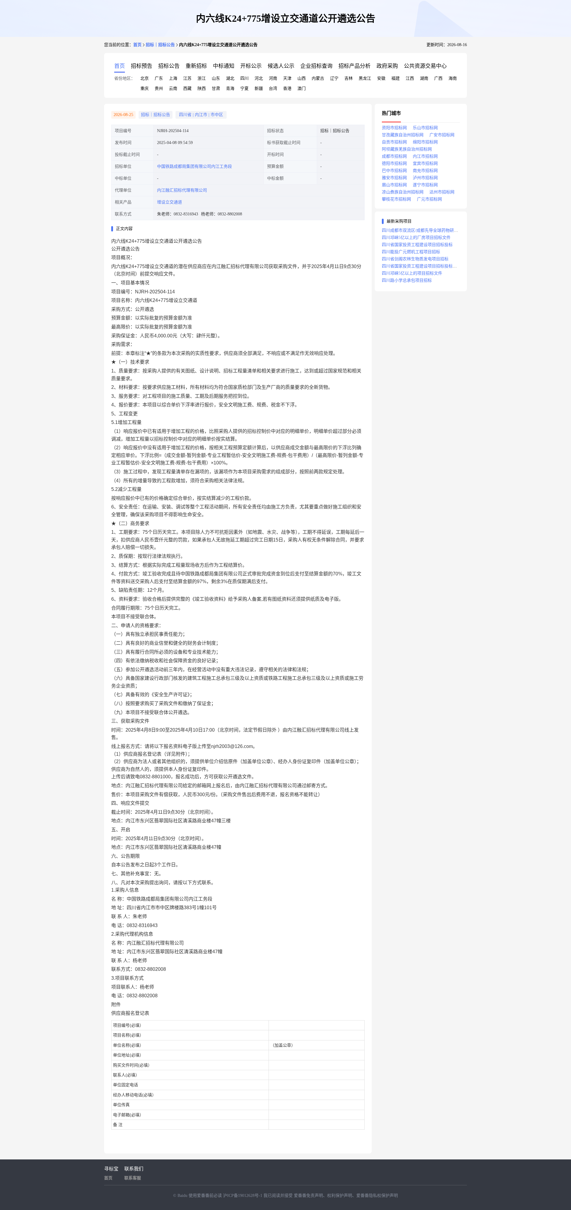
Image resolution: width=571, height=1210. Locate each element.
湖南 (424, 78)
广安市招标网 (441, 135)
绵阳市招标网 (425, 142)
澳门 (301, 88)
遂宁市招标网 (425, 185)
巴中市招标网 (394, 170)
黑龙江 (365, 78)
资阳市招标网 (394, 128)
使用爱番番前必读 (206, 1195)
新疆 (259, 88)
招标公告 (169, 66)
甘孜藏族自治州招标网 (402, 135)
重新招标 (196, 66)
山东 (216, 78)
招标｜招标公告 (160, 45)
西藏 (187, 88)
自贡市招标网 (394, 142)
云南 (173, 88)
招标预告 (141, 66)
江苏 (187, 78)
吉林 (348, 78)
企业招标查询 (316, 66)
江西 (410, 78)
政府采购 (387, 66)
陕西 (201, 88)
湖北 (230, 78)
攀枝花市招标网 (396, 199)
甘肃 (216, 88)
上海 (173, 78)
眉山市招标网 (394, 185)
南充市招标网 (425, 170)
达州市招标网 (441, 192)
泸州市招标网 (425, 178)
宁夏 (244, 88)
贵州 (159, 88)
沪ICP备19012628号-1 (243, 1195)
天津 (287, 78)
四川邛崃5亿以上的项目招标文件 (412, 273)
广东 (159, 78)
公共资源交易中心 (425, 66)
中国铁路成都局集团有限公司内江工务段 (194, 166)
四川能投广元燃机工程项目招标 (411, 252)
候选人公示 (281, 66)
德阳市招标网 (394, 163)
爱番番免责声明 (308, 1195)
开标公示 (251, 66)
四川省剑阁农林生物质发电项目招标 (415, 259)
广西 (438, 78)
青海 (230, 88)
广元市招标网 (429, 199)
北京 (144, 78)
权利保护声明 (339, 1195)
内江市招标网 (425, 156)
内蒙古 (318, 78)
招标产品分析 (354, 66)
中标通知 (223, 66)
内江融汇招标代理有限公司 (182, 190)
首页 (137, 45)
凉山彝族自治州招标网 (402, 192)
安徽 (381, 78)
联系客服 (132, 1178)
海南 (452, 78)
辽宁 (334, 78)
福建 (395, 78)
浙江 (201, 78)
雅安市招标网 (394, 178)
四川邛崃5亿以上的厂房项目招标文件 (416, 237)
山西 (301, 78)
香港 (287, 88)
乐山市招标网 (425, 128)
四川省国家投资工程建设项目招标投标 (417, 244)
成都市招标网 (394, 156)
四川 (244, 78)
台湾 (273, 88)
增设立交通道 (169, 202)
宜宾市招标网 (425, 163)
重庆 (144, 88)
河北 (259, 78)
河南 (273, 78)
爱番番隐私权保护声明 (377, 1195)
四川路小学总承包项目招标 (407, 280)
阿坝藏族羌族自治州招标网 (407, 149)
